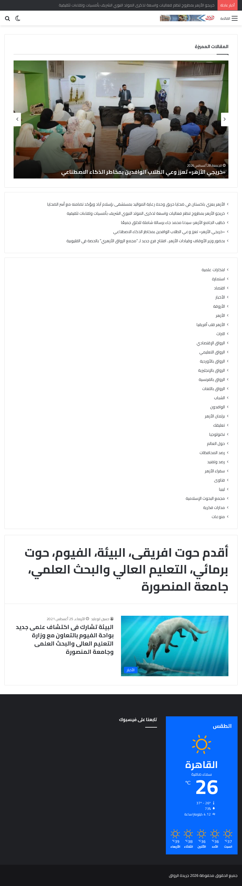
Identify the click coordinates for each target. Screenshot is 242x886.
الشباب (219, 398)
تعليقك (219, 425)
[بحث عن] (7, 20)
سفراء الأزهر (215, 471)
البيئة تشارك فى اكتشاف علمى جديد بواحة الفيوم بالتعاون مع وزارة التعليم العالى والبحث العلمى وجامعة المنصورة (65, 639)
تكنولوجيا (217, 434)
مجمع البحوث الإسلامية (205, 498)
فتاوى (219, 480)
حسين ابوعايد (100, 618)
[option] (121, 119)
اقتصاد (219, 288)
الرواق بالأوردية (212, 361)
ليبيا (222, 489)
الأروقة (219, 306)
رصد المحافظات (212, 453)
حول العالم (216, 443)
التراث (220, 334)
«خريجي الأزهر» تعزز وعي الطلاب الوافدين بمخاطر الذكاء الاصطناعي (143, 172)
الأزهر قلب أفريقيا (211, 325)
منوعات (218, 517)
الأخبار (220, 297)
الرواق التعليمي (212, 352)
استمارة (218, 279)
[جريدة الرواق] (188, 18)
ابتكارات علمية (213, 270)
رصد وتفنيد (216, 462)
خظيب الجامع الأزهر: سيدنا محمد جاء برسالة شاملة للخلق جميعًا (173, 222)
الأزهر (220, 315)
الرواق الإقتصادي (211, 343)
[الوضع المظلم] (18, 20)
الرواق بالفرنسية (212, 379)
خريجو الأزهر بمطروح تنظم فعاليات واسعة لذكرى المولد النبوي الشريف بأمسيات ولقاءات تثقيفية (146, 213)
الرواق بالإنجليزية (211, 370)
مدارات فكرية (214, 508)
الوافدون (217, 407)
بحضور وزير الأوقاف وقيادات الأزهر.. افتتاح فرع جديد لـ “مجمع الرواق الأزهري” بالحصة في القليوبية (145, 241)
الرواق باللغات (213, 389)
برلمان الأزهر (215, 416)
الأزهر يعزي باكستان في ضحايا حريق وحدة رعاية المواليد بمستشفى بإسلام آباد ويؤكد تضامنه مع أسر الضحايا (136, 204)
